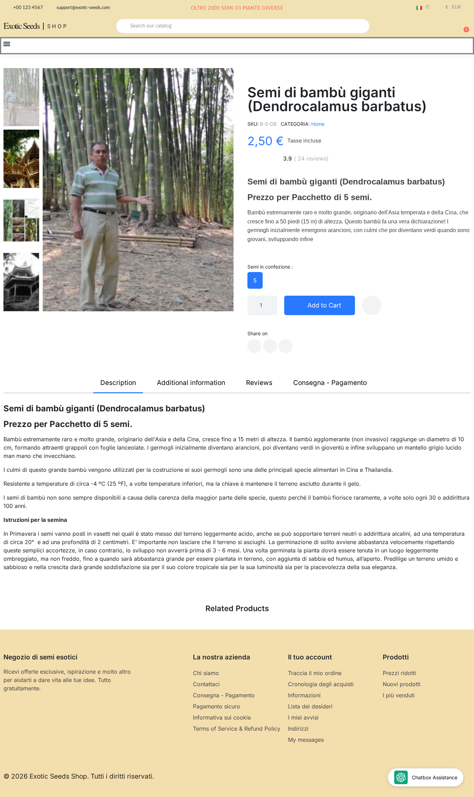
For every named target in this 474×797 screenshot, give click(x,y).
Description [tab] (118, 383)
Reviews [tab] (259, 383)
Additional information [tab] (191, 383)
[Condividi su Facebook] (254, 346)
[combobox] (242, 26)
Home (317, 124)
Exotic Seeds (21, 25)
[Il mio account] (439, 26)
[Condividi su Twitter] (270, 346)
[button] (463, 26)
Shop (57, 26)
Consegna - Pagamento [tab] (330, 383)
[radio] (255, 280)
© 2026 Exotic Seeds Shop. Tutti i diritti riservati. (78, 776)
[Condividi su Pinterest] (286, 346)
